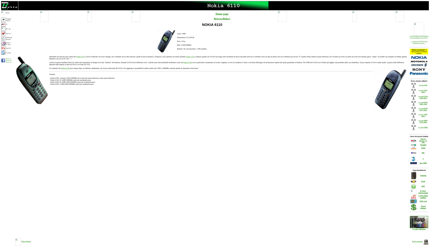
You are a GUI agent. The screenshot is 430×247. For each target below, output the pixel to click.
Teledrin (423, 176)
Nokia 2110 (190, 57)
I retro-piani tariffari (423, 197)
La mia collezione (419, 229)
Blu (423, 153)
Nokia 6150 (65, 68)
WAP (423, 181)
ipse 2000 (423, 163)
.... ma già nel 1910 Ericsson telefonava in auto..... (419, 42)
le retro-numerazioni (423, 192)
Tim (423, 140)
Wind (423, 148)
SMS (423, 186)
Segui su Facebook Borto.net (9, 60)
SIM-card (423, 201)
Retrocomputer (417, 241)
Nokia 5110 (80, 57)
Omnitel (423, 145)
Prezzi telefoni (423, 207)
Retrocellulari (26, 241)
